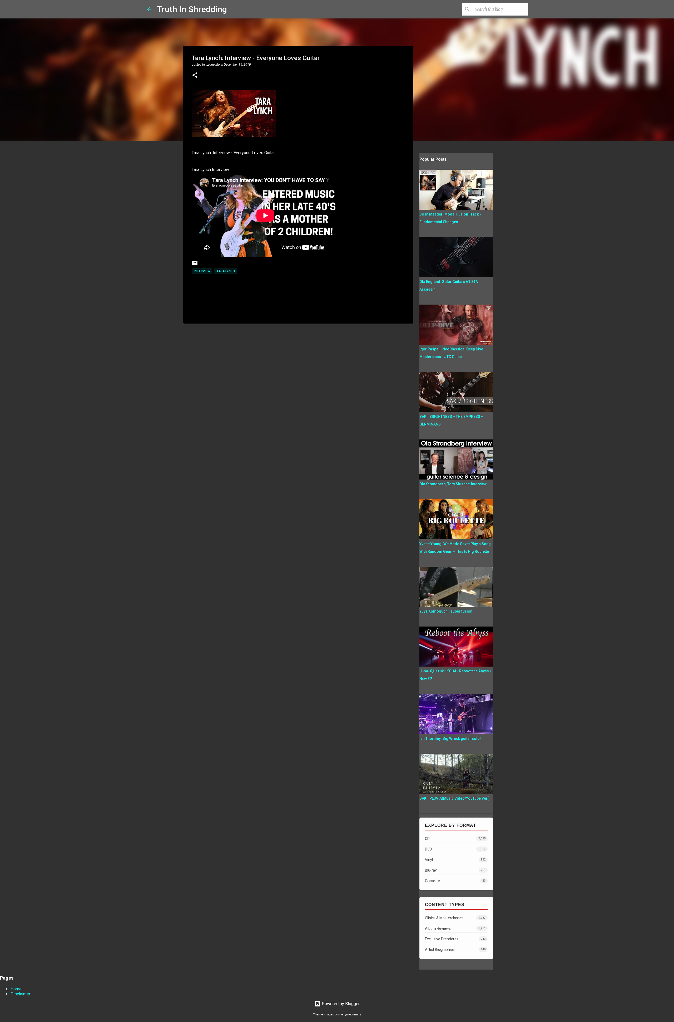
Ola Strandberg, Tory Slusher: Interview (453, 484)
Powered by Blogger (340, 1003)
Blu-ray (455, 870)
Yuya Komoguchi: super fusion (445, 611)
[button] (195, 75)
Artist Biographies (455, 949)
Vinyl (455, 860)
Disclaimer (20, 993)
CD (455, 839)
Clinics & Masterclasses (455, 918)
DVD (455, 849)
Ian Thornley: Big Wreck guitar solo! (450, 738)
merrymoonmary (349, 1014)
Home (16, 988)
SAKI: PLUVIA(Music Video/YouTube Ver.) (454, 798)
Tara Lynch (225, 271)
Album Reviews (455, 928)
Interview (202, 271)
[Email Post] (195, 265)
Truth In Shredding (192, 9)
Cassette (455, 881)
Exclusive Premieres (455, 939)
